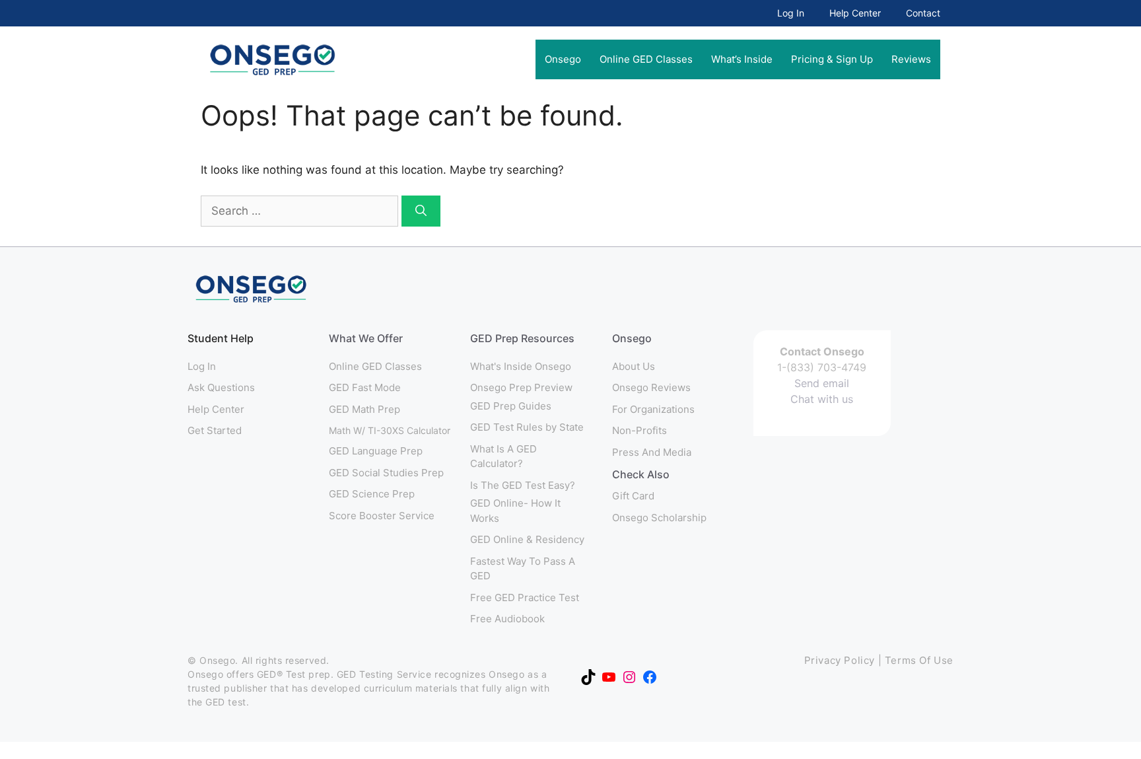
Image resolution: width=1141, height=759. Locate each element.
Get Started (215, 430)
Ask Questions (221, 387)
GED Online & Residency (527, 539)
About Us (633, 366)
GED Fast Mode (365, 387)
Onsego (563, 59)
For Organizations (653, 409)
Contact (923, 12)
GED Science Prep (372, 494)
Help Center (855, 12)
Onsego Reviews (651, 387)
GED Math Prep (364, 409)
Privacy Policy (839, 660)
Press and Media (651, 452)
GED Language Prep (376, 451)
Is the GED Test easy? (522, 485)
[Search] (420, 211)
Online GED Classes (646, 59)
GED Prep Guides (510, 406)
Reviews (911, 59)
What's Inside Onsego (520, 366)
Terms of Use (919, 660)
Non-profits (639, 430)
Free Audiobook (507, 618)
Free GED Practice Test (524, 597)
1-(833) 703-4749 (821, 367)
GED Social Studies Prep (386, 472)
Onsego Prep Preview (521, 387)
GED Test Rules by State (527, 427)
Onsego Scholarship (659, 517)
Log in (202, 366)
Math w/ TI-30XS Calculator (389, 430)
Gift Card (633, 495)
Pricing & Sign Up (832, 59)
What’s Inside (742, 59)
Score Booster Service (381, 515)
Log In (790, 12)
